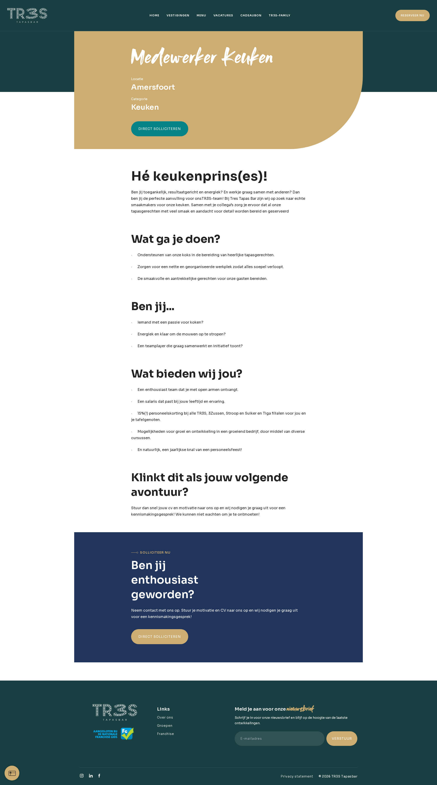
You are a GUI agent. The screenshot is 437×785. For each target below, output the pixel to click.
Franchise (165, 734)
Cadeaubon (251, 15)
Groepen (165, 726)
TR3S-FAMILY (279, 15)
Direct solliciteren (159, 129)
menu (201, 15)
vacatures (223, 15)
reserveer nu (412, 15)
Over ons (165, 717)
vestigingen (178, 15)
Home (154, 15)
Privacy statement (297, 776)
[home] (29, 15)
